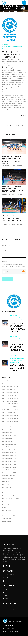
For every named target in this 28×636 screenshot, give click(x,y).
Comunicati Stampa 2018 (9, 453)
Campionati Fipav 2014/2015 (10, 389)
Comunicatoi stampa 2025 (9, 476)
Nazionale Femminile (14, 322)
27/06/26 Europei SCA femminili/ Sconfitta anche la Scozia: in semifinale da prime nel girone (12, 219)
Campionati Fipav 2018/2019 (10, 401)
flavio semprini (17, 166)
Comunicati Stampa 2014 (9, 441)
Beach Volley (5, 381)
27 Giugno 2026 (6, 224)
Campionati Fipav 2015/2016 (10, 392)
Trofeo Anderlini (6, 519)
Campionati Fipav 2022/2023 (10, 412)
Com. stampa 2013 (7, 430)
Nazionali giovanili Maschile (10, 496)
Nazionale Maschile (7, 490)
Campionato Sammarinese (9, 424)
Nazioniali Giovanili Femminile (10, 498)
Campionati (5, 384)
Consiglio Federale (7, 478)
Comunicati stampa (6, 46)
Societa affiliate (6, 510)
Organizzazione (6, 507)
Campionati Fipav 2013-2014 (10, 387)
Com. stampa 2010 (7, 427)
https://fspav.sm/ (7, 68)
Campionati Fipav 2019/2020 (10, 404)
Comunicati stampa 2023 (9, 467)
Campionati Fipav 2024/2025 (10, 418)
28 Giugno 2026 (6, 194)
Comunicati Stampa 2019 (9, 455)
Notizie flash (5, 504)
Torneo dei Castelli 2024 (8, 513)
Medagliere (5, 484)
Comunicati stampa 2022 (17, 46)
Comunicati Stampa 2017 (9, 450)
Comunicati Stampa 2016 (9, 447)
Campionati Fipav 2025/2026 (10, 421)
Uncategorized (6, 521)
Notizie (4, 48)
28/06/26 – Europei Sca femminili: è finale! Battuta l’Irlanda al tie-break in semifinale (17, 348)
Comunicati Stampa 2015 (9, 444)
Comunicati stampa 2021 (9, 461)
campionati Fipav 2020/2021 (10, 407)
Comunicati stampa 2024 (9, 470)
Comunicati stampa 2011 (9, 435)
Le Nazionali (19, 320)
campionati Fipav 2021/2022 (10, 410)
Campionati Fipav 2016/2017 (10, 395)
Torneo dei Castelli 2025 (8, 516)
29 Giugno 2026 (6, 166)
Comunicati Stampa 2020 (9, 458)
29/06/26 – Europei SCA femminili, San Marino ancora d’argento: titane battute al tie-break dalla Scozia (13, 160)
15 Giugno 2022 (5, 44)
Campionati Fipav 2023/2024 (10, 415)
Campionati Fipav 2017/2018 (10, 398)
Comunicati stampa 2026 (9, 473)
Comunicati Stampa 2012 (9, 438)
